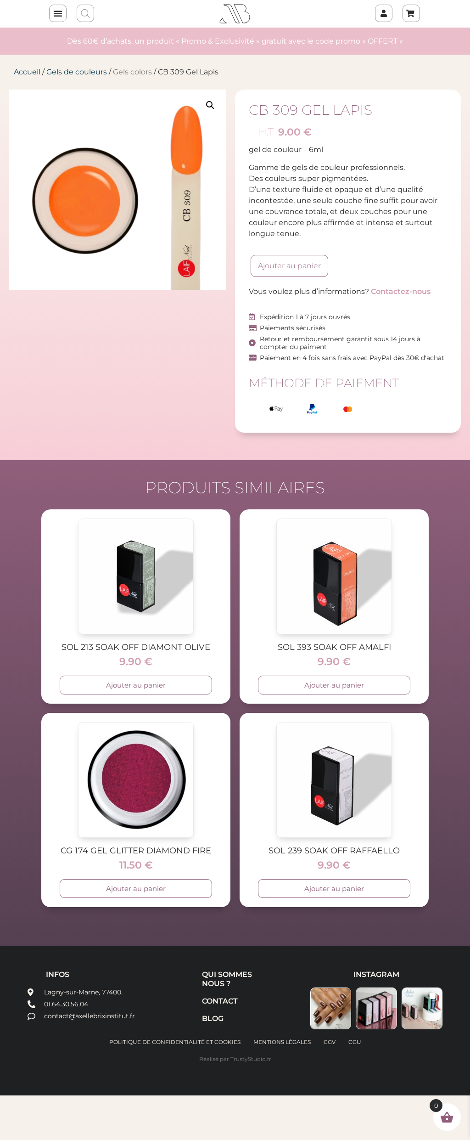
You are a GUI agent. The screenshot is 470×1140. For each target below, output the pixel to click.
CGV (330, 1041)
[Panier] (411, 13)
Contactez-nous (401, 291)
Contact (220, 1001)
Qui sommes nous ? (227, 979)
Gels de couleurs (76, 72)
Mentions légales (282, 1041)
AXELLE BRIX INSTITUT (235, 14)
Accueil (27, 72)
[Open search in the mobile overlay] (86, 14)
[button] (58, 13)
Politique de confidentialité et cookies (175, 1041)
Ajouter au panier (289, 265)
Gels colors (132, 72)
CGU (354, 1041)
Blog (213, 1018)
